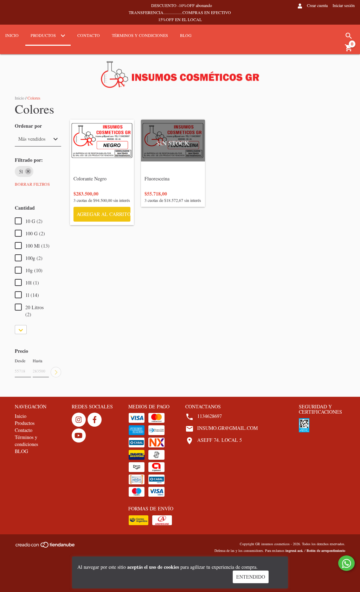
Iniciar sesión (344, 5)
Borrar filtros (32, 184)
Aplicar (56, 372)
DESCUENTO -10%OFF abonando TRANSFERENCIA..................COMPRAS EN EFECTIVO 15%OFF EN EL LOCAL (180, 12)
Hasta (37, 360)
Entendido (250, 576)
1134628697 (209, 416)
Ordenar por (28, 125)
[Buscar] (349, 36)
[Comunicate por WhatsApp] (346, 563)
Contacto (88, 35)
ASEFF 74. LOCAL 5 (219, 440)
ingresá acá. (294, 550)
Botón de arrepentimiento (326, 550)
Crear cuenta (317, 5)
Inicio (12, 35)
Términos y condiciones (140, 35)
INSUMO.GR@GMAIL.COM (227, 428)
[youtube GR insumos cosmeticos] (79, 435)
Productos (44, 35)
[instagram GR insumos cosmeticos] (79, 420)
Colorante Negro (98, 178)
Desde (20, 360)
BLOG (186, 35)
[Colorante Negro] (102, 141)
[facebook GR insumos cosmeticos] (95, 420)
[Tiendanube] (45, 546)
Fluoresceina (169, 178)
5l (21, 171)
